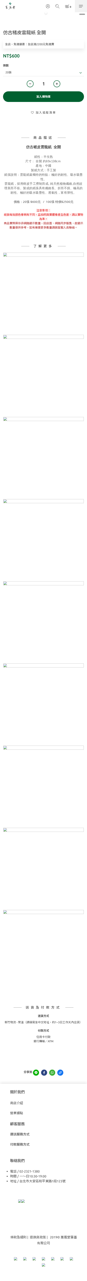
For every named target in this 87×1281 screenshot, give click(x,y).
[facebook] (44, 1073)
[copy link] (60, 1073)
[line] (36, 1073)
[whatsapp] (52, 1073)
